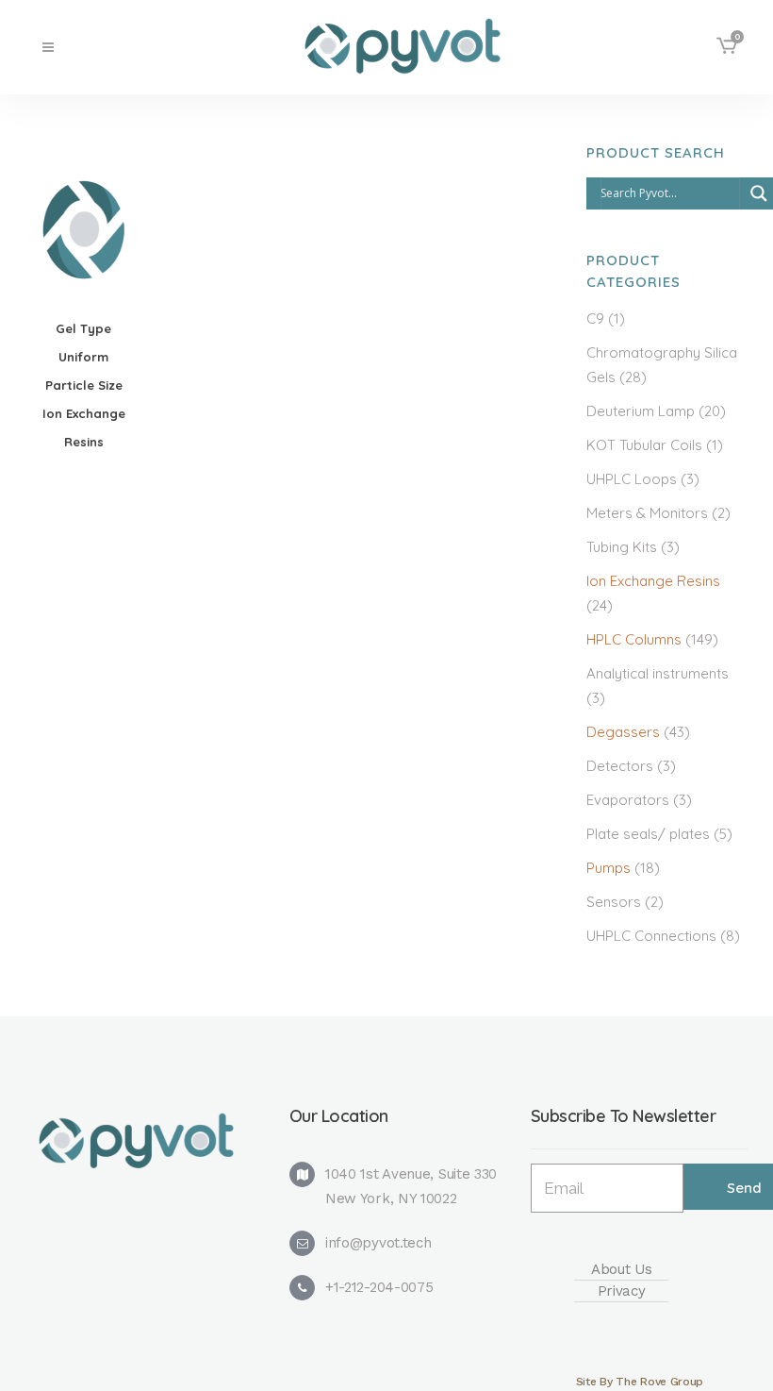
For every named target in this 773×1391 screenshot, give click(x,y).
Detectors (619, 766)
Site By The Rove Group (639, 1381)
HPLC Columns (634, 639)
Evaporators (627, 800)
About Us (621, 1269)
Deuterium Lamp (640, 411)
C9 (595, 318)
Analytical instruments (657, 673)
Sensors (613, 902)
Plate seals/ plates (648, 834)
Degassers (623, 732)
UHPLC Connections (651, 936)
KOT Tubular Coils (644, 445)
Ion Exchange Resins (653, 581)
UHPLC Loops (631, 479)
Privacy (622, 1290)
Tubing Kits (621, 547)
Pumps (608, 868)
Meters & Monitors (647, 513)
